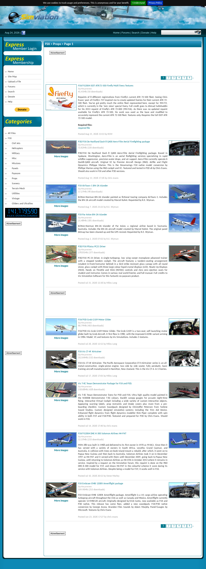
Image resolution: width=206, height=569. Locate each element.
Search (135, 32)
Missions (16, 163)
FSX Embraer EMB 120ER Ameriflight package (100, 483)
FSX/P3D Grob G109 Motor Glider (94, 320)
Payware (16, 173)
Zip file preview (85, 89)
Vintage (16, 198)
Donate (145, 32)
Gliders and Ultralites (22, 203)
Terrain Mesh (18, 188)
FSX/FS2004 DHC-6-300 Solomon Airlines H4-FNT (102, 433)
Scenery (16, 183)
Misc (14, 158)
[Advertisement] (21, 286)
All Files (12, 133)
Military (16, 153)
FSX (9, 138)
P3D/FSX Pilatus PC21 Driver (92, 246)
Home (116, 32)
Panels (15, 168)
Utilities (16, 193)
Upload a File (14, 82)
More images (61, 156)
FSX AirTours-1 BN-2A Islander (93, 186)
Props (14, 178)
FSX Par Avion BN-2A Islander (92, 215)
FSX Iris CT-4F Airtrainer (89, 351)
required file (84, 128)
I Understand (138, 3)
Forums (126, 32)
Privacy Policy (155, 3)
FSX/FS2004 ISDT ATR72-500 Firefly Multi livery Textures (105, 86)
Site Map (12, 77)
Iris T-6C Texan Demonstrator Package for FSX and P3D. (105, 383)
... (193, 78)
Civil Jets (16, 143)
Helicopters (17, 148)
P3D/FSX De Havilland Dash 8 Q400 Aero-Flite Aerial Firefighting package (114, 142)
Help (153, 32)
